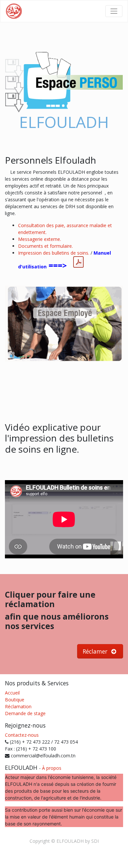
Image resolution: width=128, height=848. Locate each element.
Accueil (12, 693)
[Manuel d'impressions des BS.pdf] (78, 262)
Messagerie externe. (39, 239)
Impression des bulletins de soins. (53, 253)
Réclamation (18, 706)
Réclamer (96, 651)
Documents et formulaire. (45, 246)
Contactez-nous (22, 735)
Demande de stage (25, 713)
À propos (51, 768)
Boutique (14, 699)
